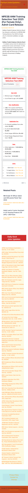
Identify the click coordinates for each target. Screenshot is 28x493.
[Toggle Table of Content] (16, 84)
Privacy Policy (14, 475)
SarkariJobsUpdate (14, 489)
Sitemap (14, 479)
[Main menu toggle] (24, 4)
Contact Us (14, 477)
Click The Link (18, 167)
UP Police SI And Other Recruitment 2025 (12, 314)
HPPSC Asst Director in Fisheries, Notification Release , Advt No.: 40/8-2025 (11, 271)
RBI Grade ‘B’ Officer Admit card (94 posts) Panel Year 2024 (12, 198)
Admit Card (15, 202)
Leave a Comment (7, 202)
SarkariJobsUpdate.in (10, 3)
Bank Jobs (21, 202)
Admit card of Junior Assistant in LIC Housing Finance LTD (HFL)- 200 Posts (13, 212)
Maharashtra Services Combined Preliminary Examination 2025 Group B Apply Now (12, 340)
